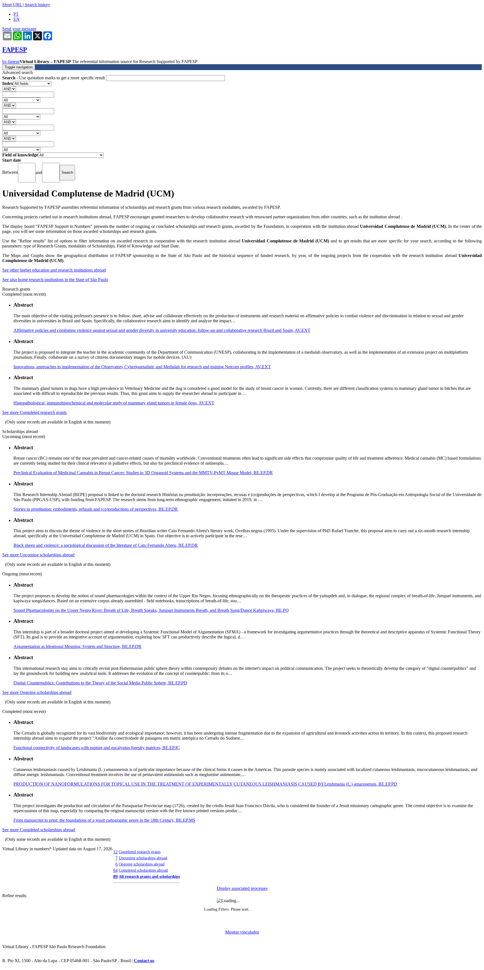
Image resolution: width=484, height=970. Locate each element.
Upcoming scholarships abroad (143, 858)
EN (16, 19)
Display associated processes (242, 888)
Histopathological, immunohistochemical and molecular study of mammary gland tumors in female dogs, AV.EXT (113, 402)
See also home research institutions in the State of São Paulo (55, 279)
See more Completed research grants (34, 412)
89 (115, 876)
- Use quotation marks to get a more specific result (54, 77)
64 (115, 870)
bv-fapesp (11, 61)
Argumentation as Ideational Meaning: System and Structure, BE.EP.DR (77, 646)
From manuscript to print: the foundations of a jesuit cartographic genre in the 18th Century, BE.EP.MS (104, 820)
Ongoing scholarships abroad (141, 864)
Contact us (144, 960)
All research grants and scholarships (149, 876)
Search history (37, 4)
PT (16, 14)
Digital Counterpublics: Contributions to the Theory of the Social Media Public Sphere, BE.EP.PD (100, 682)
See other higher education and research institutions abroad (54, 270)
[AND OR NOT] (9, 88)
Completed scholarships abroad (143, 870)
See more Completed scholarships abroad (38, 829)
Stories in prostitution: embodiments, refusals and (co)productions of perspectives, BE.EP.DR (95, 509)
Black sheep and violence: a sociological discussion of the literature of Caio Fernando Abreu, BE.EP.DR (105, 545)
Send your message (19, 28)
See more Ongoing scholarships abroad (36, 692)
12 (115, 851)
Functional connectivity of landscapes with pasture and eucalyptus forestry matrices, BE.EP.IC (96, 747)
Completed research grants (139, 851)
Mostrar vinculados (242, 932)
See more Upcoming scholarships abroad (38, 554)
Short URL (12, 4)
